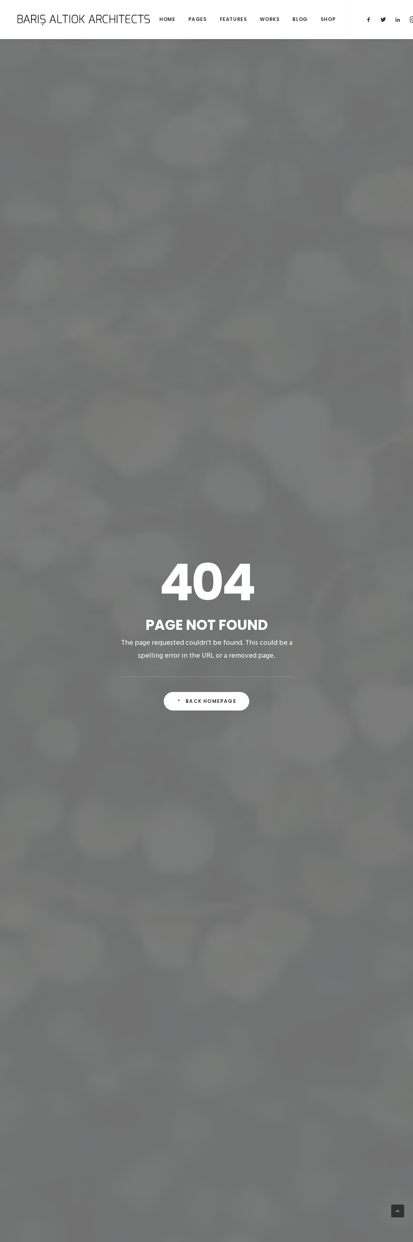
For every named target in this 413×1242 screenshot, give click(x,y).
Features (233, 19)
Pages (197, 19)
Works (270, 19)
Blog (299, 19)
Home (167, 19)
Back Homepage (211, 701)
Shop (328, 19)
